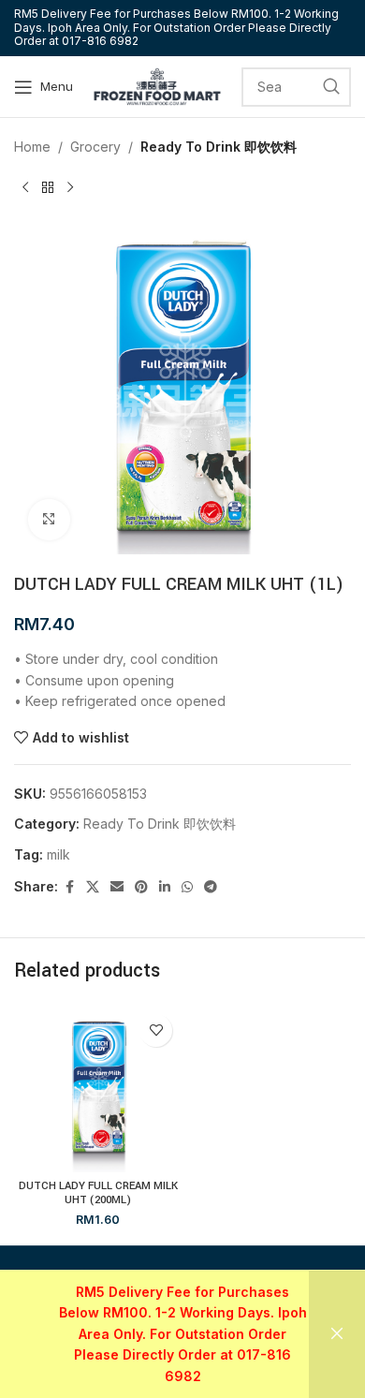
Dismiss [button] (337, 1334)
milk (58, 854)
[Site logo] (157, 85)
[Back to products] (47, 187)
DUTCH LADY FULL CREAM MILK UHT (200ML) (98, 1193)
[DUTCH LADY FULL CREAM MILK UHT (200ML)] (98, 1088)
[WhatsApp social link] (187, 887)
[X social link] (92, 887)
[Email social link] (117, 887)
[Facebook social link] (69, 887)
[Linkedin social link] (164, 887)
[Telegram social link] (210, 887)
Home (32, 147)
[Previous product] (25, 187)
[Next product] (70, 187)
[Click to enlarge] (49, 520)
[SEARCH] (331, 87)
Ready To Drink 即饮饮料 (218, 147)
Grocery (95, 147)
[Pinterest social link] (141, 887)
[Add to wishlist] (155, 1030)
